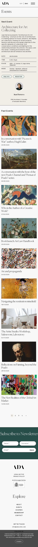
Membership (19, 513)
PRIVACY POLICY (19, 476)
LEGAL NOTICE (19, 474)
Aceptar (19, 541)
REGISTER (18, 76)
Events (19, 507)
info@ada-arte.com (19, 527)
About (19, 504)
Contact (19, 515)
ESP (21, 3)
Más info (7, 76)
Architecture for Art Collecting (15, 29)
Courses (19, 510)
